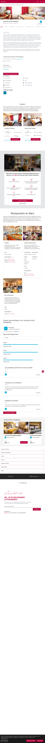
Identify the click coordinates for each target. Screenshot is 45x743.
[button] (37, 1)
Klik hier (6, 512)
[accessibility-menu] (43, 371)
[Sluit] (44, 370)
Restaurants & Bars (5, 463)
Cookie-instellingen (4, 740)
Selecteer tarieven (15, 139)
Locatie (2, 459)
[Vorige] (3, 119)
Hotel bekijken (24, 442)
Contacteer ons (6, 69)
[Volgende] (21, 119)
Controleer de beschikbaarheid (10, 73)
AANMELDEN (36, 509)
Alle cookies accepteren (31, 740)
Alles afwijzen (40, 740)
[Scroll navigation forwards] (44, 27)
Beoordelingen (4, 466)
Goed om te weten (5, 449)
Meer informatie (8, 140)
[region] (22, 739)
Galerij (2, 470)
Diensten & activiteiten (5, 452)
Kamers (2, 456)
